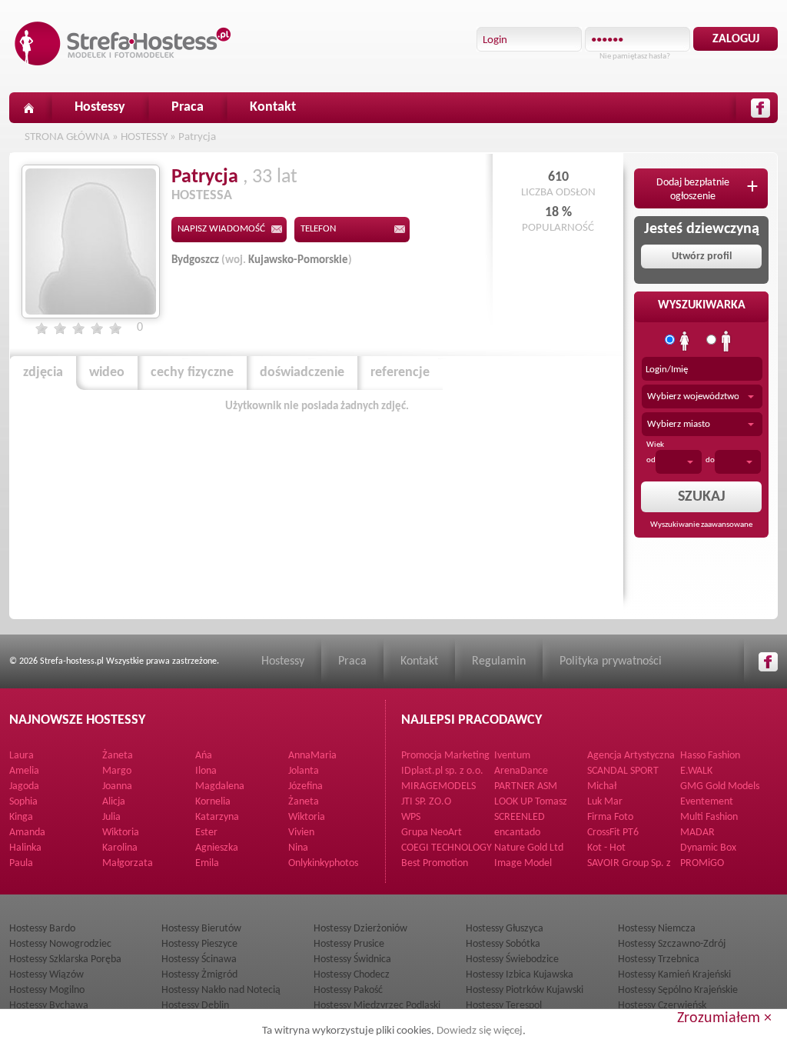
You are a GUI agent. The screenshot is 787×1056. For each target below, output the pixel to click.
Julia (111, 817)
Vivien (301, 832)
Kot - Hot (606, 848)
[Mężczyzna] (726, 341)
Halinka (25, 848)
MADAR (697, 832)
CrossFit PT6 (613, 832)
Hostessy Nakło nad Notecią (221, 990)
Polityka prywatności (611, 661)
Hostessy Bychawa (48, 1005)
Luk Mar (605, 802)
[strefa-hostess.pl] (123, 43)
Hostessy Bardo (42, 928)
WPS (410, 817)
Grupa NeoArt (431, 832)
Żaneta (117, 755)
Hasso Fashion (710, 755)
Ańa (203, 755)
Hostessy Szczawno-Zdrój (672, 944)
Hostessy (100, 107)
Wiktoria (306, 817)
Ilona (206, 771)
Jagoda (24, 786)
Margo (116, 771)
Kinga (21, 817)
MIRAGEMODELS (438, 786)
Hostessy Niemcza (657, 928)
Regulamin (499, 661)
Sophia (23, 802)
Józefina (305, 786)
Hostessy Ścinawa (199, 959)
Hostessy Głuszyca (504, 928)
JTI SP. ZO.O (426, 802)
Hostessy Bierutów (201, 928)
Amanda (27, 832)
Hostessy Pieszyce (199, 944)
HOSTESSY (144, 137)
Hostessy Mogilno (47, 990)
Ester (206, 832)
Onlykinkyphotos (323, 863)
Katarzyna (217, 817)
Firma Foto (610, 817)
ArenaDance (521, 771)
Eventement (706, 802)
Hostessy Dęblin (195, 1005)
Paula (21, 863)
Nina (298, 848)
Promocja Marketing (445, 755)
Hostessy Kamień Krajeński (674, 975)
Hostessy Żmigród (199, 975)
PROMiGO (702, 863)
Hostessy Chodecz (352, 975)
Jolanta (303, 771)
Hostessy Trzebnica (658, 959)
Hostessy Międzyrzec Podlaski (377, 1005)
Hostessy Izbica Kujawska (519, 975)
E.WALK (696, 771)
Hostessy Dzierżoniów (360, 928)
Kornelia (213, 802)
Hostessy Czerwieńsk (662, 1005)
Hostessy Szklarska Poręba (65, 959)
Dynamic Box (708, 848)
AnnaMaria (312, 755)
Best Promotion (434, 863)
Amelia (24, 771)
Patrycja (197, 137)
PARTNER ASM (525, 786)
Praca (187, 107)
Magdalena (219, 786)
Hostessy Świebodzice (512, 959)
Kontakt (273, 107)
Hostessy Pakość (348, 990)
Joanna (117, 786)
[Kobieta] (685, 341)
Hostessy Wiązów (46, 975)
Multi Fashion (709, 817)
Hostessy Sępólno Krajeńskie (678, 990)
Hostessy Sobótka (503, 944)
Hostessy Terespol (504, 1005)
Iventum (512, 755)
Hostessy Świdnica (352, 959)
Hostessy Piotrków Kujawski (524, 990)
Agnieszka (216, 848)
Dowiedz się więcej (480, 1031)
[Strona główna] (28, 107)
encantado (517, 832)
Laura (21, 755)
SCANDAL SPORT (623, 771)
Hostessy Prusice (349, 944)
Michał (601, 786)
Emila (207, 863)
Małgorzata (127, 863)
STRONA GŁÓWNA (67, 137)
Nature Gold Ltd (528, 848)
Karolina (120, 848)
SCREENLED (519, 817)
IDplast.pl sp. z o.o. (442, 771)
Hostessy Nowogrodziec (60, 944)
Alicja (113, 802)
